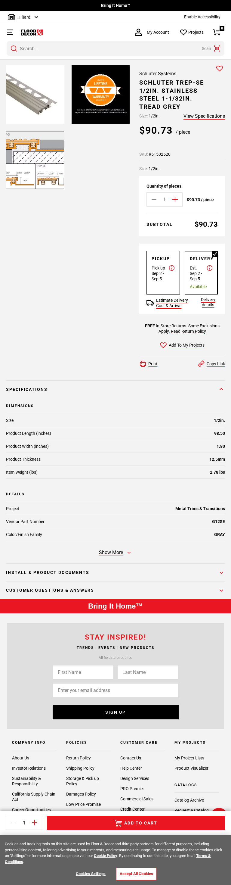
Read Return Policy (188, 331)
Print (152, 363)
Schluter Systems (157, 73)
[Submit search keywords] (14, 48)
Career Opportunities (31, 809)
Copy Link (216, 363)
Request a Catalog (191, 810)
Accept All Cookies (136, 873)
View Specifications (204, 116)
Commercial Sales (136, 798)
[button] (7, 32)
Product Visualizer (191, 768)
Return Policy (78, 758)
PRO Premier (132, 788)
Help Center (131, 768)
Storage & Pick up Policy (82, 781)
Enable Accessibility (202, 16)
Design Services (134, 778)
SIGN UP (115, 712)
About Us (20, 758)
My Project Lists (189, 758)
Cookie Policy (105, 855)
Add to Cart (140, 823)
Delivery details (208, 302)
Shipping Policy (80, 768)
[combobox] (115, 48)
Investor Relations (29, 768)
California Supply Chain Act (33, 797)
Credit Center (132, 809)
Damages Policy (81, 794)
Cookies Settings (91, 873)
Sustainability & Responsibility (26, 781)
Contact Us (130, 758)
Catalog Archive (189, 800)
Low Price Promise (83, 804)
